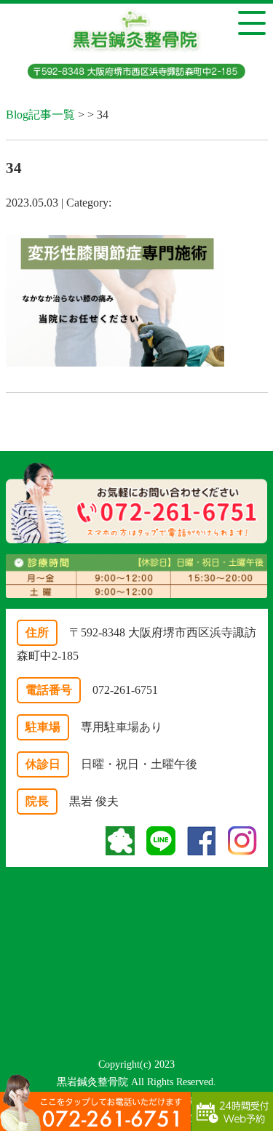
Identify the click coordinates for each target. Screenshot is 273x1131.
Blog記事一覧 (40, 114)
